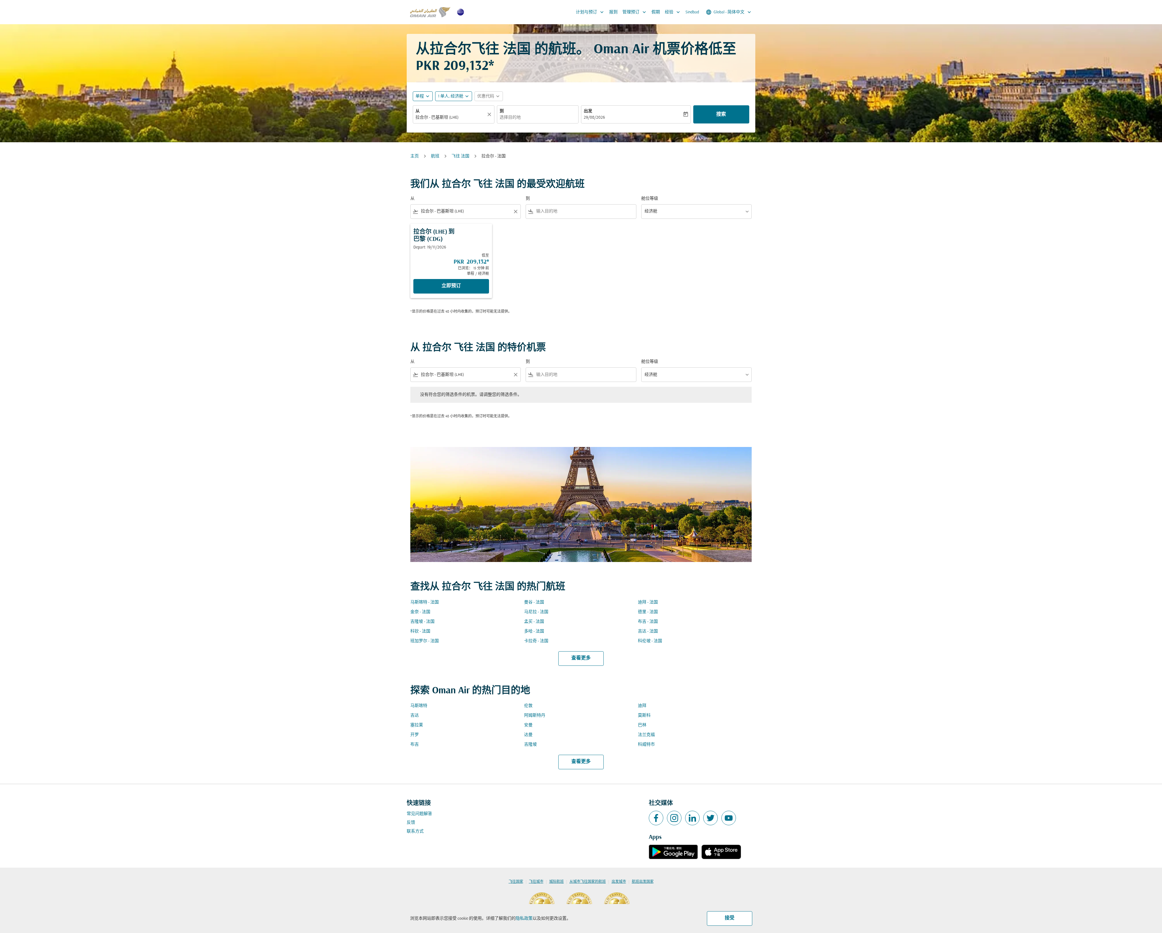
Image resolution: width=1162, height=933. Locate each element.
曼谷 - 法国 (534, 602)
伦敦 (528, 706)
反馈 (411, 822)
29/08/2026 (594, 117)
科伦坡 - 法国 (650, 641)
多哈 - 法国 (534, 631)
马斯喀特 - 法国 (424, 602)
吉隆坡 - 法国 (422, 621)
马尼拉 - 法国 (536, 612)
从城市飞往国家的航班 (588, 882)
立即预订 (451, 286)
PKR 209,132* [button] (455, 66)
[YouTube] (728, 818)
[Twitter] (710, 818)
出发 (588, 111)
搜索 (721, 114)
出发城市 (619, 882)
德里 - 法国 (648, 612)
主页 (414, 156)
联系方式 (415, 831)
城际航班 (556, 882)
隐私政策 (524, 918)
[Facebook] (656, 818)
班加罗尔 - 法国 (424, 641)
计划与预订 (590, 12)
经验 (673, 12)
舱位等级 (649, 198)
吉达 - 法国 (648, 631)
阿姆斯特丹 (534, 715)
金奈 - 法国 (420, 612)
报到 (613, 12)
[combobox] (450, 117)
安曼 (528, 725)
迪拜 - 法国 (648, 602)
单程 (419, 96)
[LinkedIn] (692, 818)
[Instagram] (674, 818)
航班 (435, 156)
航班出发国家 (643, 882)
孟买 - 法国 (534, 621)
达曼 (528, 735)
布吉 (414, 744)
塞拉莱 (416, 725)
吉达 (414, 715)
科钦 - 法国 (420, 631)
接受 (729, 918)
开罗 (414, 735)
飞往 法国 (460, 156)
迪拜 (642, 706)
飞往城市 (536, 882)
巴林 (642, 725)
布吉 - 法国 (648, 621)
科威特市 (646, 744)
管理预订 (634, 12)
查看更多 (581, 658)
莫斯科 (644, 715)
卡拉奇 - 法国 (536, 641)
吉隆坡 (530, 744)
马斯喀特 (418, 706)
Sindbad (692, 12)
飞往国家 (516, 882)
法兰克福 (646, 735)
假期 (656, 12)
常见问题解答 (419, 814)
